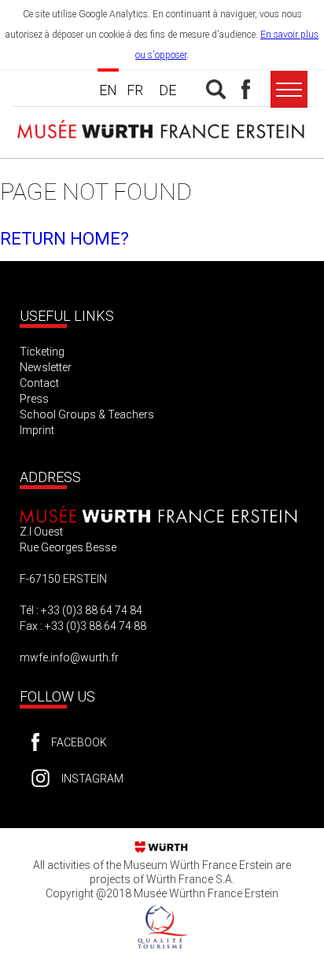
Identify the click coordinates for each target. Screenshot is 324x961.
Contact (39, 383)
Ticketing (42, 351)
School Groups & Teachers (87, 414)
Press (34, 398)
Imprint (37, 430)
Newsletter (46, 367)
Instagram (92, 778)
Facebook (79, 742)
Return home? (64, 239)
